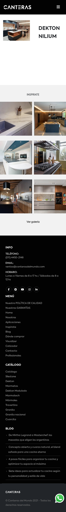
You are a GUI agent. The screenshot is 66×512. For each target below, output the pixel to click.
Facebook (9, 289)
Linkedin (36, 289)
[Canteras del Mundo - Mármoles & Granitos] (17, 7)
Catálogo (11, 372)
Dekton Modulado (16, 391)
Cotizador (11, 346)
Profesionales (13, 356)
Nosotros (11, 317)
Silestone (11, 376)
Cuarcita (11, 419)
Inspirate (11, 327)
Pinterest (16, 289)
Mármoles (11, 400)
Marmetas (12, 386)
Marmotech (13, 395)
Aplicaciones (13, 322)
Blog (8, 332)
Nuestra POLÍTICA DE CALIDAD (24, 303)
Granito (10, 410)
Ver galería (33, 222)
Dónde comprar (15, 336)
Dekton (10, 381)
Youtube (22, 289)
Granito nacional (15, 415)
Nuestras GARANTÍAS (18, 308)
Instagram (29, 289)
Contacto (11, 351)
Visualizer (11, 341)
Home (9, 313)
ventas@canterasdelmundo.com (25, 267)
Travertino (11, 405)
